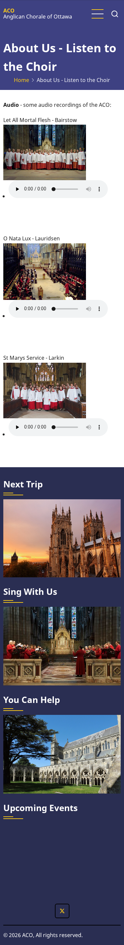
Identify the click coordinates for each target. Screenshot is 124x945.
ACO (9, 10)
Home (21, 80)
